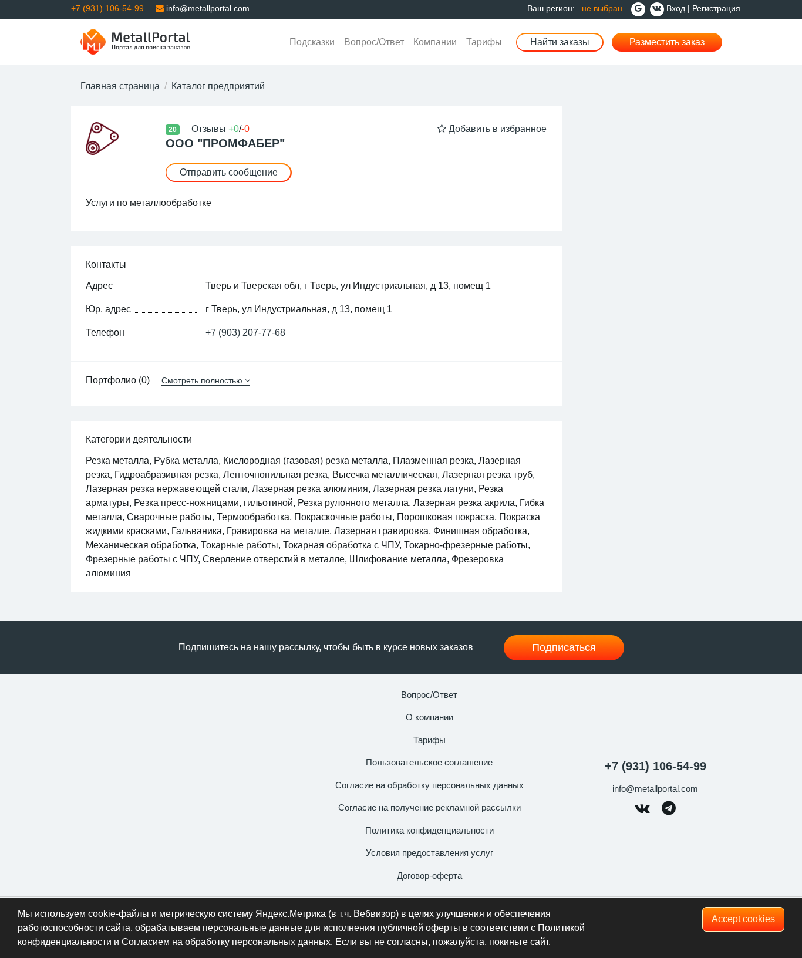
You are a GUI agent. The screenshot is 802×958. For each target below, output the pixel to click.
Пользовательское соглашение (429, 762)
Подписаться (564, 647)
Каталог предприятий (218, 86)
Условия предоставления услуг (429, 853)
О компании (429, 717)
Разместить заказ (667, 42)
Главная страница (120, 86)
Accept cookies (743, 919)
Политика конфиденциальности (429, 830)
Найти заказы (559, 42)
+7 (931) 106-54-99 (655, 766)
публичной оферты (419, 928)
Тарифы (484, 42)
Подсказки (312, 42)
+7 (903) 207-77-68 (245, 333)
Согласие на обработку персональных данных (429, 785)
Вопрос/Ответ (374, 42)
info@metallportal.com (207, 8)
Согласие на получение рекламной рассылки (429, 807)
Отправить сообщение (229, 172)
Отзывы (208, 129)
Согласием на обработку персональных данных (226, 942)
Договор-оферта (429, 876)
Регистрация (716, 8)
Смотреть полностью (201, 380)
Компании (435, 42)
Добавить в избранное (496, 129)
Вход (675, 8)
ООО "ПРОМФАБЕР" (225, 143)
